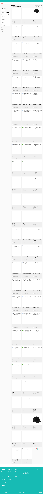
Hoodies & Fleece (3, 473)
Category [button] (2, 12)
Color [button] (2, 29)
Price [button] (2, 31)
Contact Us (16, 473)
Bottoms (3, 22)
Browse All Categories (3, 485)
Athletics (3, 19)
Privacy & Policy (39, 492)
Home (12, 6)
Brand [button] (2, 27)
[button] (6, 3)
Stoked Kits (9, 479)
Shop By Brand (3, 482)
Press (16, 476)
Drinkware (3, 25)
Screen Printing (10, 471)
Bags (2, 476)
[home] (2, 3)
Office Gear (3, 479)
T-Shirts (2, 471)
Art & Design (10, 476)
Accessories (3, 16)
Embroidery (9, 473)
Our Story (16, 471)
